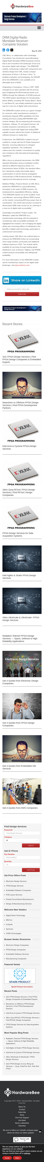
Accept (7, 1158)
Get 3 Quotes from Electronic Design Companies (20, 682)
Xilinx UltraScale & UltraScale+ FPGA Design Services (20, 618)
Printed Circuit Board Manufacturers (20, 899)
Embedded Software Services (17, 954)
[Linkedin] (4, 51)
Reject (17, 1158)
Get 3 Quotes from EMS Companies (20, 808)
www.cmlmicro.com (22, 265)
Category (8, 837)
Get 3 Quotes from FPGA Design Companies (18, 724)
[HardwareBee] (22, 10)
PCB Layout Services (14, 895)
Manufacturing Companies (16, 959)
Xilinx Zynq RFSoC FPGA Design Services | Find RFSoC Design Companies (18, 492)
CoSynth (9, 924)
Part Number (9, 854)
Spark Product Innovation (22, 987)
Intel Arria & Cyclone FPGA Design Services (19, 447)
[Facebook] (8, 51)
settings (27, 1153)
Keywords (8, 830)
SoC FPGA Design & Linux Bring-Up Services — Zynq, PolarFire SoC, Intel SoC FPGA (22, 1066)
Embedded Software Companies (18, 890)
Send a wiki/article (22, 1123)
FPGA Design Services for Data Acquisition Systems (17, 534)
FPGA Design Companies (16, 950)
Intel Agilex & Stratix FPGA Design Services (19, 576)
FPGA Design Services (14, 886)
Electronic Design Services (16, 881)
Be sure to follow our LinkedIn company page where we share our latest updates (20, 1131)
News (22, 1115)
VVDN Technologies (13, 933)
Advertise (22, 1126)
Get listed (22, 1120)
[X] (11, 51)
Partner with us (24, 1140)
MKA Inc (9, 920)
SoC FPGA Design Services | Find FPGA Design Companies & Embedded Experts (21, 359)
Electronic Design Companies (17, 945)
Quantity (7, 861)
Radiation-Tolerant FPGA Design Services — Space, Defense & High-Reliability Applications (20, 638)
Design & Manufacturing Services (19, 904)
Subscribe (22, 1112)
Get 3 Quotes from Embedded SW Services (19, 767)
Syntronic (9, 929)
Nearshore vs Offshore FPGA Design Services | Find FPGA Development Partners (20, 405)
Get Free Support (22, 1118)
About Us (22, 1107)
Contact (22, 1109)
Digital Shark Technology (15, 915)
